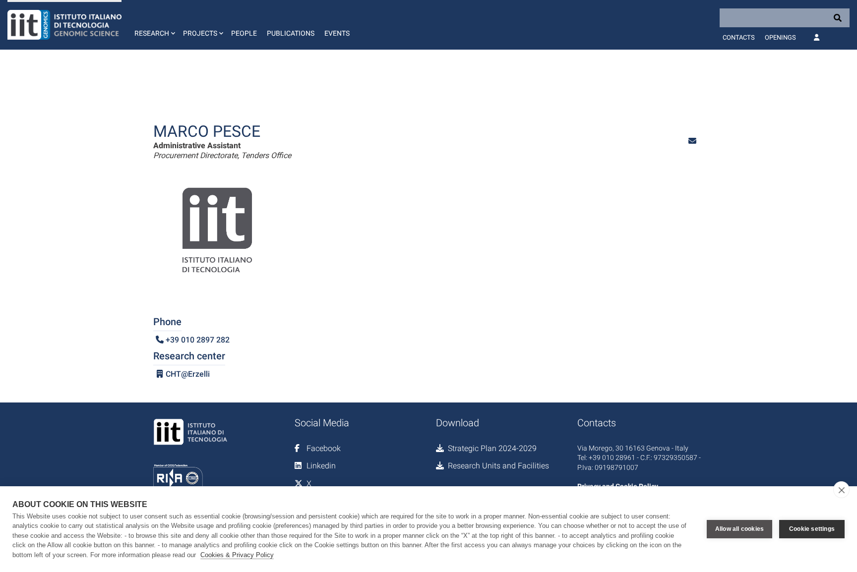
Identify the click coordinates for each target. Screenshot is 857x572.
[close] (841, 489)
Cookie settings (812, 528)
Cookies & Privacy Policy (237, 555)
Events (337, 33)
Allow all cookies (739, 528)
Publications (290, 33)
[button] (153, 25)
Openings (780, 37)
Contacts (739, 37)
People (244, 33)
